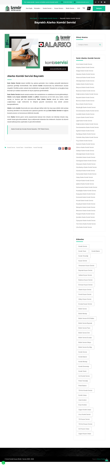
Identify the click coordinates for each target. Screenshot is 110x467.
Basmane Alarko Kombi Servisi (85, 91)
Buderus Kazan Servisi (85, 280)
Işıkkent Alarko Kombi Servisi (85, 184)
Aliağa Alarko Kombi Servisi (84, 71)
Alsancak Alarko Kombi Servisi (85, 77)
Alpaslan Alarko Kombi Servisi (85, 74)
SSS (78, 8)
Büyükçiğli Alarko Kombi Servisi (86, 107)
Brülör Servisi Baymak (85, 323)
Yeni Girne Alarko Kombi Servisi (86, 224)
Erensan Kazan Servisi (85, 285)
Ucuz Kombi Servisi (84, 414)
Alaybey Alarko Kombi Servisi (85, 67)
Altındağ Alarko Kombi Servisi (85, 81)
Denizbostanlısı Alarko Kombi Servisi (87, 110)
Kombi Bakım (28, 147)
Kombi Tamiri (82, 371)
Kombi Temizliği (37, 147)
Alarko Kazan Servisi (84, 289)
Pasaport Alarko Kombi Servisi (85, 214)
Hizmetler (37, 8)
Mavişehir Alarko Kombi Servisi (85, 207)
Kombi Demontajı (83, 366)
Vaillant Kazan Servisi (85, 275)
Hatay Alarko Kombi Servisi (84, 177)
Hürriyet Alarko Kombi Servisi (85, 180)
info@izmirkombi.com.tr (82, 2)
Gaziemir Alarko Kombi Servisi (85, 144)
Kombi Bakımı (82, 357)
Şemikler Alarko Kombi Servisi (85, 217)
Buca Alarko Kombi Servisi (84, 104)
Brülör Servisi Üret (84, 333)
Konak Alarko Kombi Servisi (84, 200)
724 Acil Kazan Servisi (85, 424)
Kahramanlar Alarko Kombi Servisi (86, 187)
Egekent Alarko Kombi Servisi (85, 130)
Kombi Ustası (82, 395)
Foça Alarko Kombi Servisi (84, 140)
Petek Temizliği (83, 381)
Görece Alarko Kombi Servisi (85, 147)
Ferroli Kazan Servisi (84, 294)
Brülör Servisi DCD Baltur (86, 318)
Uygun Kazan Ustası (84, 433)
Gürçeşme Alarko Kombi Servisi (85, 164)
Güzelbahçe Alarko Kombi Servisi (86, 167)
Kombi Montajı (82, 361)
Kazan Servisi (58, 8)
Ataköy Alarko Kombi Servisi (84, 84)
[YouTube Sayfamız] (104, 2)
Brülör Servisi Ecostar (85, 337)
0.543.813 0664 (68, 2)
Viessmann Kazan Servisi (86, 265)
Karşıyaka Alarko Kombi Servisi (85, 194)
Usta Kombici (82, 400)
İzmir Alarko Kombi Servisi (48, 18)
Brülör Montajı (82, 313)
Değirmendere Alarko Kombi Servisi (87, 94)
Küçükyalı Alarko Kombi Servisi (85, 204)
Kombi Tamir (19, 147)
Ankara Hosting (101, 459)
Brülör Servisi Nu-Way (85, 347)
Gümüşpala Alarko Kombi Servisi (86, 160)
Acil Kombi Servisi (84, 376)
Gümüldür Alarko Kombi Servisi (85, 157)
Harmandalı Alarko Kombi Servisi (86, 174)
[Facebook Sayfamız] (98, 2)
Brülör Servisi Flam (84, 328)
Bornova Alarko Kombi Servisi (85, 100)
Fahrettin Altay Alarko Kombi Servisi (87, 137)
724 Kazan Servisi (84, 419)
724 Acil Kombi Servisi (85, 390)
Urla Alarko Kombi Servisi (84, 227)
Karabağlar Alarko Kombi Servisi (86, 190)
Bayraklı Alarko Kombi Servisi (85, 97)
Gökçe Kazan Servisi (84, 299)
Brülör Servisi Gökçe (84, 342)
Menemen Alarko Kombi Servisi (85, 210)
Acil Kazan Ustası (83, 429)
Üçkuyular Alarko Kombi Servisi (85, 220)
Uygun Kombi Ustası (84, 409)
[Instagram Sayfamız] (101, 2)
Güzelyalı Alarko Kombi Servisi (85, 170)
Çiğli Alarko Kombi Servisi (84, 120)
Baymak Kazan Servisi (85, 270)
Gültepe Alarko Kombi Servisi (85, 150)
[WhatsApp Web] (95, 2)
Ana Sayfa (29, 8)
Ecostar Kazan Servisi (85, 304)
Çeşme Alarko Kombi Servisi (85, 117)
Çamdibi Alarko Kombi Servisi (85, 114)
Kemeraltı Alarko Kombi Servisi (85, 197)
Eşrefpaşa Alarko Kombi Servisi (85, 134)
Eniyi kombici (82, 405)
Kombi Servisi (47, 8)
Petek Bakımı (82, 385)
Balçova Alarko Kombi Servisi (85, 87)
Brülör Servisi (70, 8)
